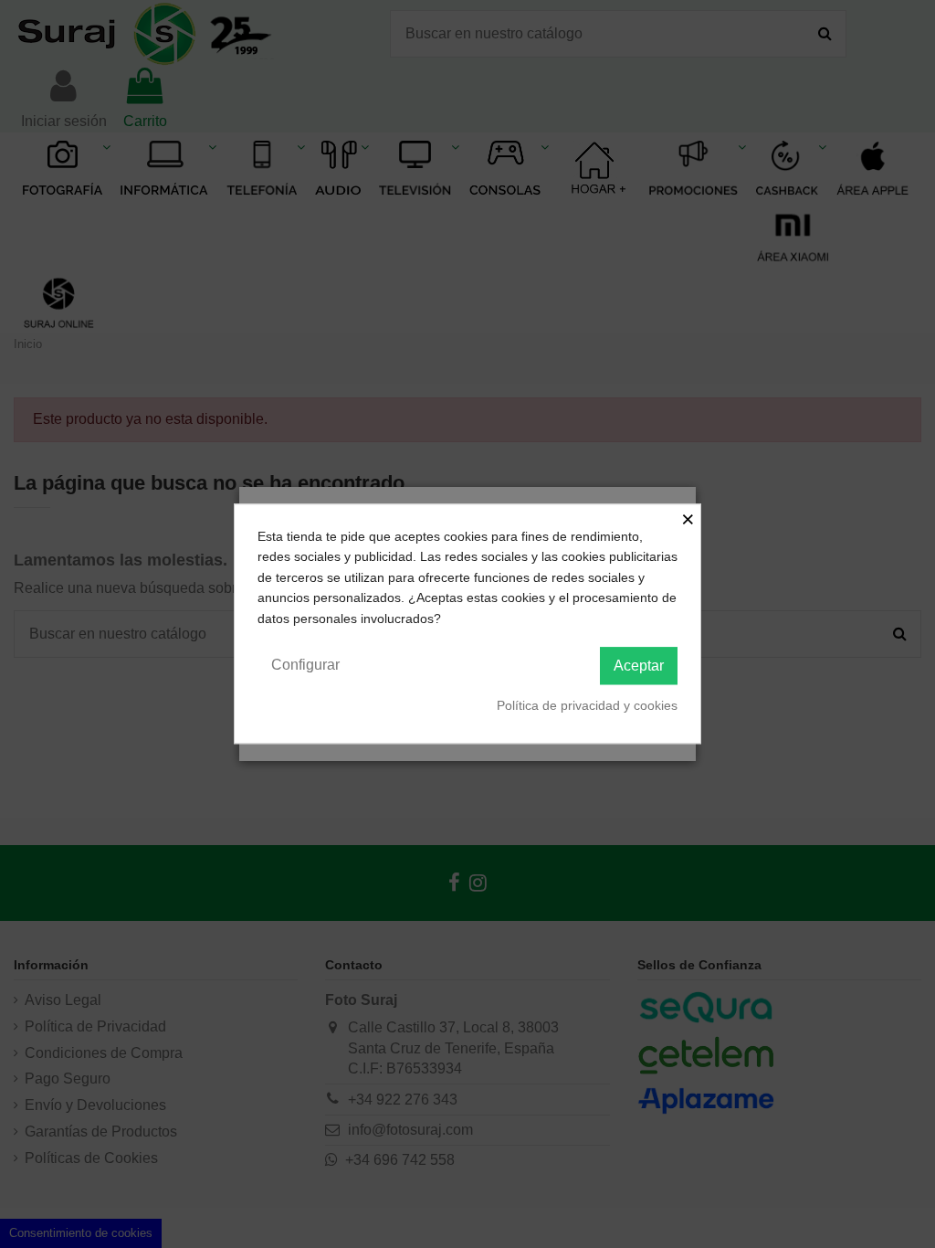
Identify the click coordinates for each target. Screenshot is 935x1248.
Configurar (305, 664)
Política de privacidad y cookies (587, 705)
